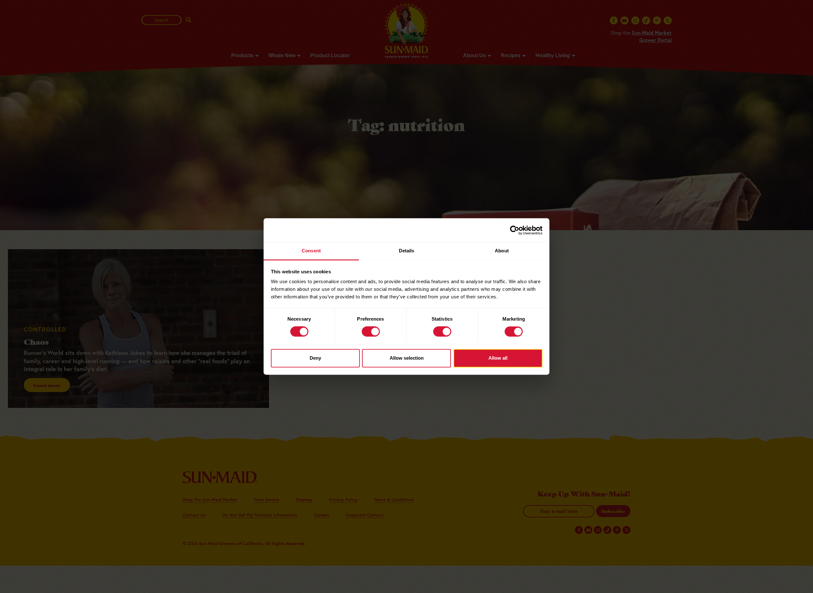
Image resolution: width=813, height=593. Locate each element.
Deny (315, 358)
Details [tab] (406, 250)
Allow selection (407, 358)
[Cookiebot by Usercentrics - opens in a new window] (514, 230)
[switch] (371, 332)
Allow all (497, 358)
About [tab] (502, 250)
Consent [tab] (311, 250)
